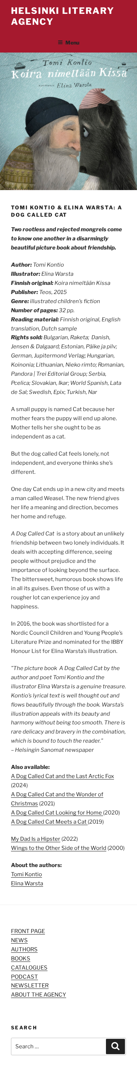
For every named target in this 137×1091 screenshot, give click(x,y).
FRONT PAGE (28, 931)
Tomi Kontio (26, 874)
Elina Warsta (27, 883)
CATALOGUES (29, 967)
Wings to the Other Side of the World (58, 848)
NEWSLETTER (30, 985)
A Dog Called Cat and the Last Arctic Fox (62, 776)
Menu (72, 42)
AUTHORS (24, 949)
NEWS (19, 940)
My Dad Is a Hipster (35, 839)
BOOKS (20, 958)
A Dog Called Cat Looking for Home (57, 812)
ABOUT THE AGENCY (38, 994)
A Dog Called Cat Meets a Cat (49, 822)
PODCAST (24, 977)
